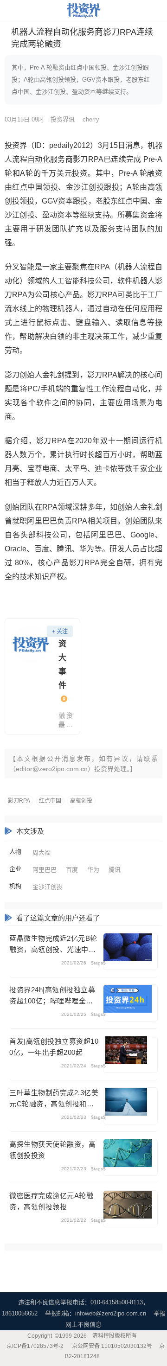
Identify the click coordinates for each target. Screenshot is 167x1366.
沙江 (81, 187)
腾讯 (115, 869)
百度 (72, 869)
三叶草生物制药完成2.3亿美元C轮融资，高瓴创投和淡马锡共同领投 (53, 1099)
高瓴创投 (81, 801)
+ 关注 (60, 631)
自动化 (38, 159)
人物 (15, 851)
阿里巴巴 (42, 521)
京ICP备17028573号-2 (35, 1346)
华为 (93, 869)
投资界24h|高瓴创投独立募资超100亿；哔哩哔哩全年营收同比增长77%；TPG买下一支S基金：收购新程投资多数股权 (52, 996)
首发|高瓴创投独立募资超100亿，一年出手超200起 (53, 1046)
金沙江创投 (47, 886)
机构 (15, 885)
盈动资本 (57, 215)
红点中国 (50, 801)
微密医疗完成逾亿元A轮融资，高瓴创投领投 (51, 1201)
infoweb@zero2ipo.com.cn (110, 1313)
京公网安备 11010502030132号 (112, 1346)
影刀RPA (19, 801)
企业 (15, 868)
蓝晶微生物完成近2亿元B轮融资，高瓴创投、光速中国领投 (53, 944)
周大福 (41, 852)
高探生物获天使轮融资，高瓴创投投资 (52, 1149)
